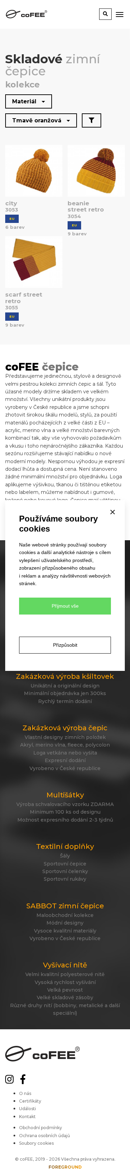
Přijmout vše (65, 606)
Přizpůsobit (65, 645)
